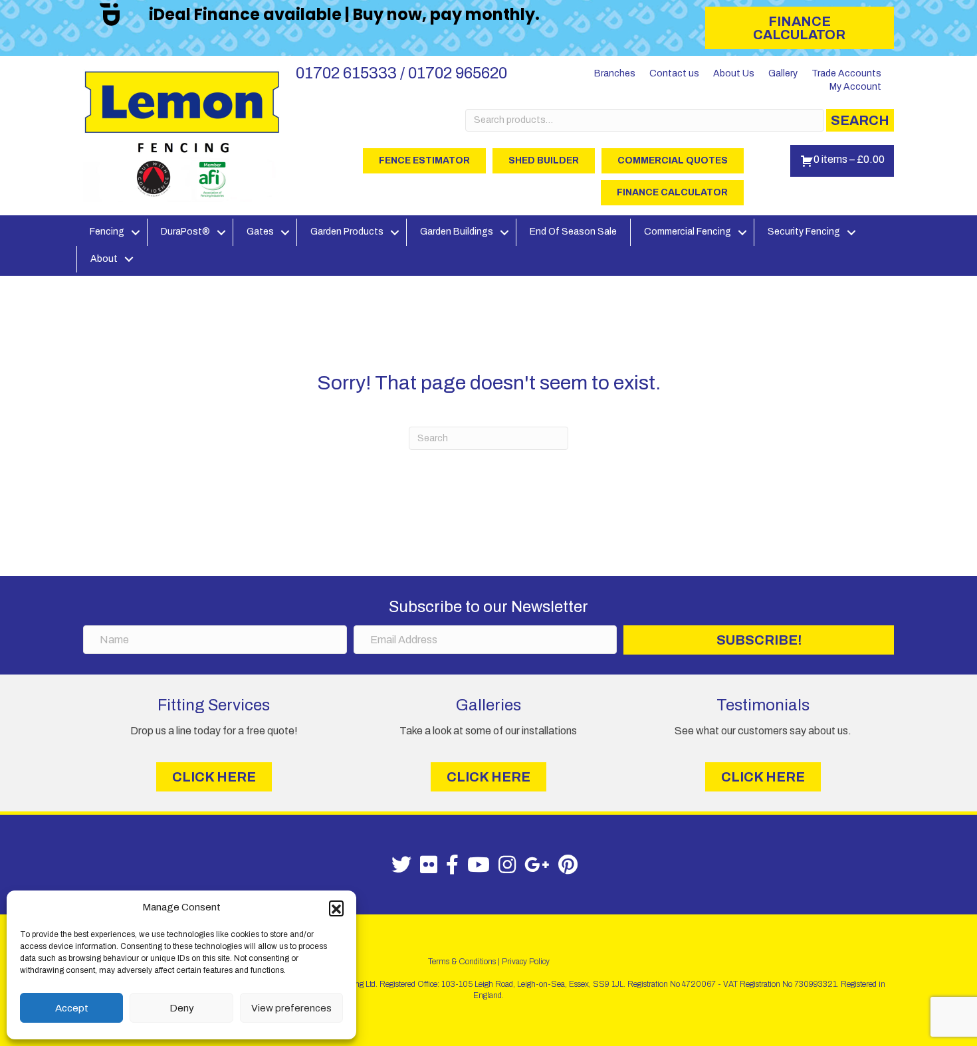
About (104, 259)
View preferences (291, 1008)
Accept (71, 1008)
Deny (181, 1008)
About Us (733, 73)
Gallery (783, 73)
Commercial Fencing (687, 232)
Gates (260, 232)
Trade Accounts (846, 73)
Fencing (107, 232)
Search (860, 120)
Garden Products (346, 232)
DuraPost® (185, 232)
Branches (614, 73)
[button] (336, 907)
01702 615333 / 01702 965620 (401, 73)
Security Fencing (804, 232)
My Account (855, 87)
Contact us (674, 73)
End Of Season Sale (573, 232)
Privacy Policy (526, 961)
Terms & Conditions (462, 961)
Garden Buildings (456, 232)
